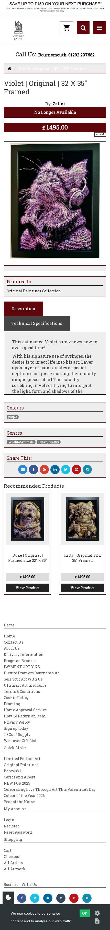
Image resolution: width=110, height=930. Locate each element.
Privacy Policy (17, 722)
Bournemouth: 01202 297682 (66, 54)
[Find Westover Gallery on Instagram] (87, 898)
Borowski (12, 770)
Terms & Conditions (22, 691)
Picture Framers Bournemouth (32, 673)
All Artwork (15, 868)
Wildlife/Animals (21, 442)
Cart (8, 850)
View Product (28, 587)
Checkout (12, 856)
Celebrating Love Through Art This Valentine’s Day (50, 789)
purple (12, 417)
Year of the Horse (19, 801)
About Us (12, 648)
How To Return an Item (25, 716)
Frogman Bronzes (20, 660)
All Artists (13, 862)
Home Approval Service (25, 709)
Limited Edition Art (22, 758)
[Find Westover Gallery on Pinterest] (74, 898)
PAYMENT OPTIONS (22, 666)
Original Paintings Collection (34, 290)
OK (84, 913)
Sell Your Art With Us (23, 679)
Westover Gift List (20, 740)
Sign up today (16, 728)
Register (11, 826)
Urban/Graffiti (48, 442)
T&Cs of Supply (17, 734)
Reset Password (18, 832)
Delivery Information (23, 654)
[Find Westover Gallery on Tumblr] (60, 898)
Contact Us (13, 642)
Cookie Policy (16, 697)
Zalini (59, 103)
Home (9, 636)
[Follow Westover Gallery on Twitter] (34, 898)
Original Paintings (21, 764)
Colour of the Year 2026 (24, 795)
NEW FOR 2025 (17, 783)
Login (9, 819)
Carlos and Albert (19, 777)
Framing (12, 703)
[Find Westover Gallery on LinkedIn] (47, 898)
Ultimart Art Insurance (25, 685)
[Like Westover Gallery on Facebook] (21, 898)
